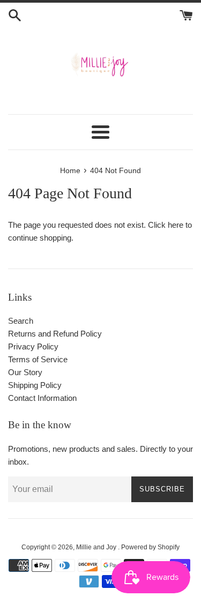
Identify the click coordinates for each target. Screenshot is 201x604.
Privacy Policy (33, 346)
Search (20, 320)
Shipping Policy (35, 385)
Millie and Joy (97, 547)
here (175, 224)
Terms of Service (38, 359)
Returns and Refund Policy (55, 333)
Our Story (25, 372)
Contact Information (42, 397)
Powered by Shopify (150, 547)
